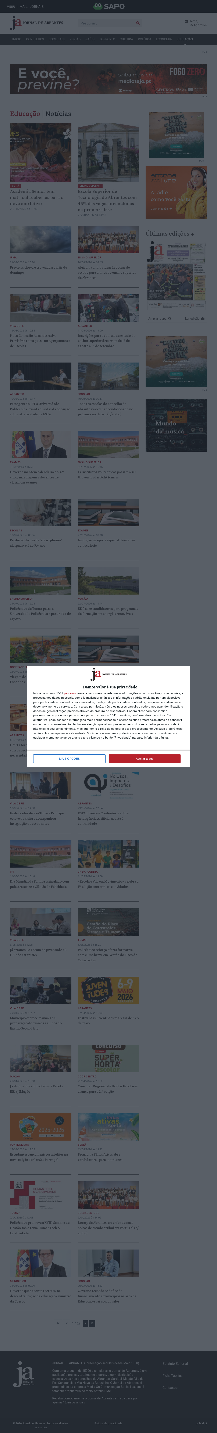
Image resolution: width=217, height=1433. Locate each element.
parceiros (70, 693)
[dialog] (108, 716)
